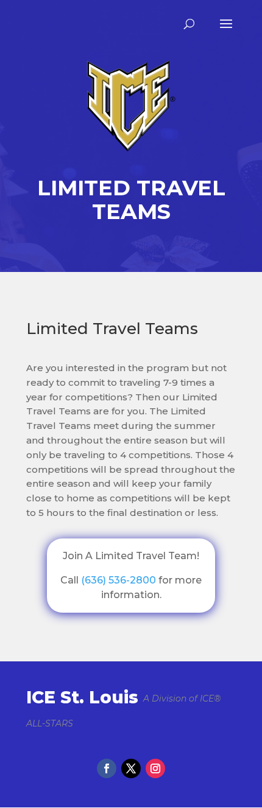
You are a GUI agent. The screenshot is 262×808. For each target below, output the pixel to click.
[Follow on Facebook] (106, 768)
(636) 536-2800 (118, 580)
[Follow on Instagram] (155, 768)
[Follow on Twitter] (131, 768)
